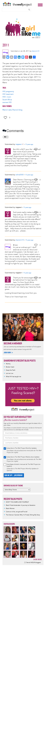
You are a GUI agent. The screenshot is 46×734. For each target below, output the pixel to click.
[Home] (20, 4)
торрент (19, 144)
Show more (37, 559)
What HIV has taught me (13, 377)
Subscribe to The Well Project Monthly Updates (22, 448)
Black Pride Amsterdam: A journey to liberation (20, 505)
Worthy (8, 364)
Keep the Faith (10, 370)
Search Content (29, 9)
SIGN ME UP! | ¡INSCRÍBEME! (13, 475)
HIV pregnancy (8, 91)
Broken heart (10, 367)
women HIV (7, 102)
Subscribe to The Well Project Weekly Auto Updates (23, 457)
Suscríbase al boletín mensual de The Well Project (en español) (23, 465)
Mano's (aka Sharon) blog (12, 110)
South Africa (7, 100)
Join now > (8, 352)
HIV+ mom (6, 97)
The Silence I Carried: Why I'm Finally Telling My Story (23, 515)
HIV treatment (7, 94)
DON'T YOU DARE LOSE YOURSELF (17, 502)
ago (29, 144)
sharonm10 (35, 51)
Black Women (10, 508)
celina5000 (20, 175)
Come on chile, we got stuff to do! (16, 512)
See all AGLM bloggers (33, 562)
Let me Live (9, 373)
